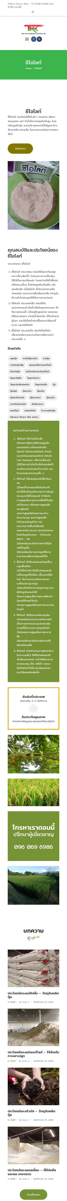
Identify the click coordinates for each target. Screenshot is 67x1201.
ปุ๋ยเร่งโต (50, 397)
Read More (33, 968)
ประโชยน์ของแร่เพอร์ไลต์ (37, 371)
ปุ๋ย (54, 384)
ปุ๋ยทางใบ (27, 391)
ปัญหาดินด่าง (33, 378)
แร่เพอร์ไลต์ (30, 410)
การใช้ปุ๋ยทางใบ (30, 358)
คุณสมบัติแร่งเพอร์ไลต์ (40, 365)
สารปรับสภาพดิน (18, 404)
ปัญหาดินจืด (15, 378)
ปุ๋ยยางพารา (35, 397)
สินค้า (12, 1002)
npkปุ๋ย (13, 358)
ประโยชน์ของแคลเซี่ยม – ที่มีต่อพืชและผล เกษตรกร (32, 1172)
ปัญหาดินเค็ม (41, 384)
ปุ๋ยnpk (13, 391)
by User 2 (24, 1002)
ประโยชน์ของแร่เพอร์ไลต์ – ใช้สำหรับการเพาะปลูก (33, 1054)
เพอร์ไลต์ (14, 410)
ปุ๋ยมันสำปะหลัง (17, 397)
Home (28, 68)
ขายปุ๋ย (46, 358)
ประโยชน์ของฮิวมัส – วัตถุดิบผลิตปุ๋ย (31, 1113)
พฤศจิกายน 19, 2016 (43, 1002)
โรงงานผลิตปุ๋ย (48, 410)
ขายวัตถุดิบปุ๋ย (17, 365)
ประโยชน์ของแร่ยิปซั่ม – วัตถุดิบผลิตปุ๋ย (33, 995)
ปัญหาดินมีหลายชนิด (19, 384)
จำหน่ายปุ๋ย (15, 371)
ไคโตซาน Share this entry (24, 417)
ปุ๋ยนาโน (40, 391)
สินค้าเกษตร (37, 404)
